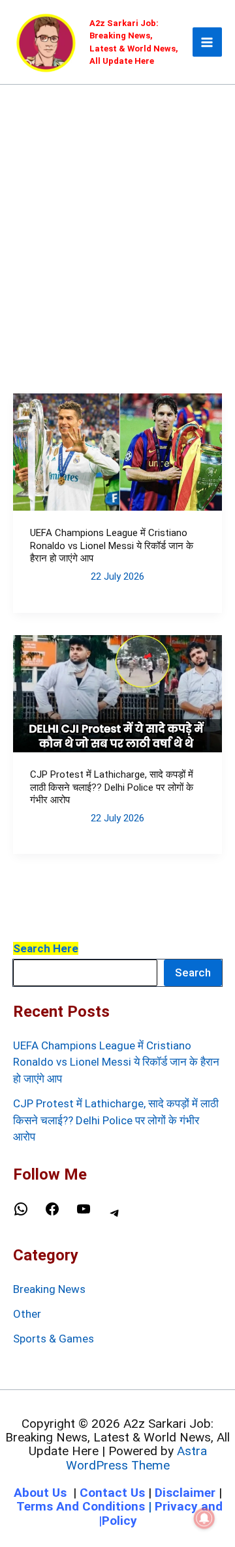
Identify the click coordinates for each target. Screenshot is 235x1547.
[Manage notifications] (204, 1518)
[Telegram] (115, 1216)
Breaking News (49, 1289)
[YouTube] (83, 1212)
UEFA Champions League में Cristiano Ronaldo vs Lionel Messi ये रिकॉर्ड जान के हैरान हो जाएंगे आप (111, 545)
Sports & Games (53, 1338)
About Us (40, 1492)
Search (193, 972)
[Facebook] (52, 1212)
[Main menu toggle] (208, 42)
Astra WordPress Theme (136, 1457)
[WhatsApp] (21, 1212)
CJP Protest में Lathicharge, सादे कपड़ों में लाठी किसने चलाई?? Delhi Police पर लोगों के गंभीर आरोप (111, 787)
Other (27, 1313)
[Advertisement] (117, 208)
